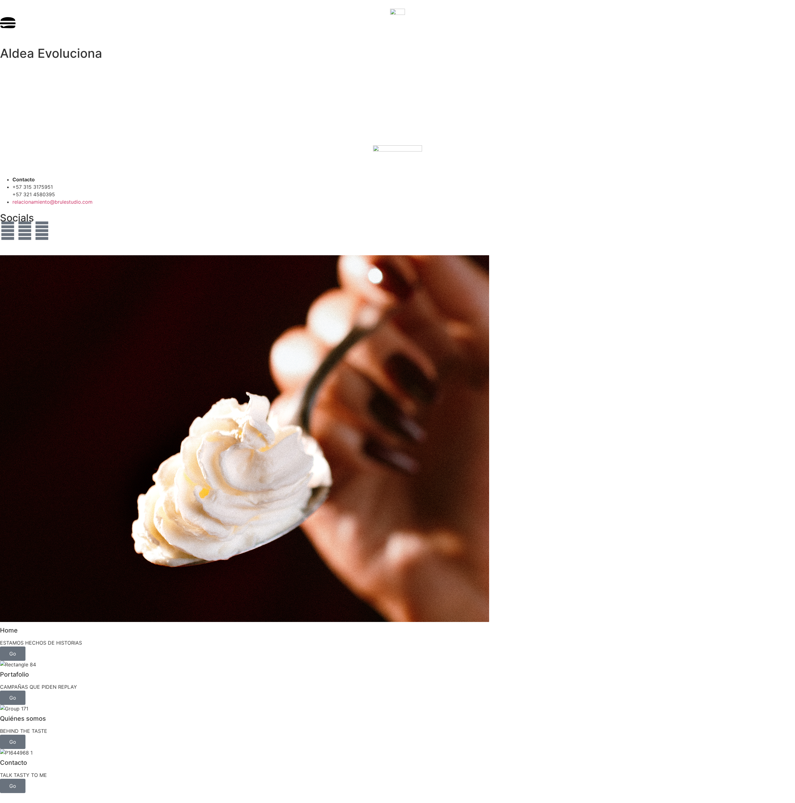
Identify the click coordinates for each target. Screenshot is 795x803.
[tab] (397, 458)
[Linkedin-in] (42, 230)
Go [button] (12, 654)
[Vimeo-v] (25, 230)
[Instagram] (8, 230)
